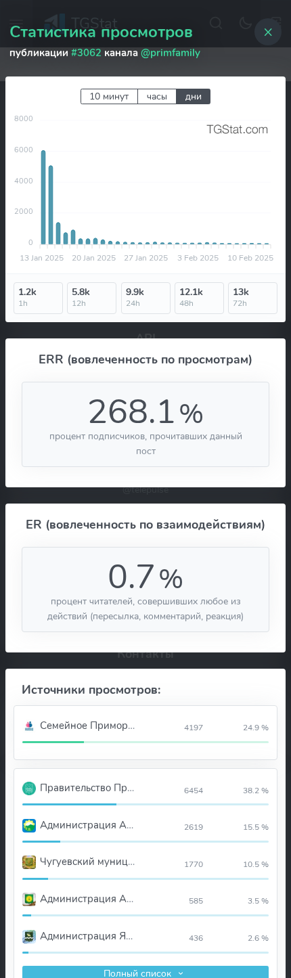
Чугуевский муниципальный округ (121, 861)
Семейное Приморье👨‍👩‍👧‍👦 (95, 725)
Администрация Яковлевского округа (129, 936)
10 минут (109, 96)
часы (157, 96)
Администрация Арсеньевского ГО (122, 825)
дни (193, 96)
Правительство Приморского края (121, 788)
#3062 (86, 53)
